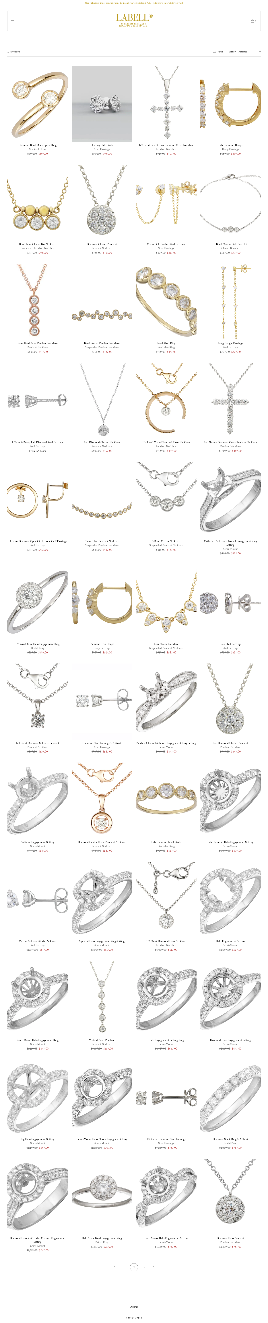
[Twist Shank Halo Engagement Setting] (166, 1197)
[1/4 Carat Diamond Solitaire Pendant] (37, 702)
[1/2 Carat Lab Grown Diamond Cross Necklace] (166, 104)
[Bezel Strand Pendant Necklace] (102, 302)
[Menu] (15, 21)
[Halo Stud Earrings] (230, 603)
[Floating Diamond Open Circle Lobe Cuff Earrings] (37, 500)
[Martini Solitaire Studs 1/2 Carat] (37, 900)
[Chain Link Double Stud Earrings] (166, 203)
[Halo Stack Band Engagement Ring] (102, 1197)
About (134, 1307)
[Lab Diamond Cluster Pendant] (230, 702)
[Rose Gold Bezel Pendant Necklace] (37, 302)
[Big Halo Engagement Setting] (37, 1098)
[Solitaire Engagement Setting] (37, 801)
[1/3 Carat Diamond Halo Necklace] (166, 900)
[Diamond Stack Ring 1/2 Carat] (230, 1098)
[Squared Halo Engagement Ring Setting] (102, 900)
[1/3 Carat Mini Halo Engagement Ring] (37, 603)
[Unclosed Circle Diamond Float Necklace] (166, 401)
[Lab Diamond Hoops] (230, 104)
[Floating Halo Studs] (102, 104)
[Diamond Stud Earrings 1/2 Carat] (102, 702)
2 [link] (134, 1267)
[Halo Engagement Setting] (230, 900)
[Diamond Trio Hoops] (102, 603)
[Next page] (154, 1267)
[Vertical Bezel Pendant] (102, 999)
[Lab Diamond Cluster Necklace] (102, 401)
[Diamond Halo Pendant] (230, 1197)
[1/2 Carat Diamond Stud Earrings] (166, 1098)
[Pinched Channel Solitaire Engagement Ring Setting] (166, 702)
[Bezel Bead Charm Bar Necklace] (37, 203)
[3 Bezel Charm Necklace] (166, 500)
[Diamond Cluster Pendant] (102, 203)
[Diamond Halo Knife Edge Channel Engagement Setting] (37, 1197)
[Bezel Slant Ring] (166, 302)
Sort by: (232, 51)
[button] (252, 21)
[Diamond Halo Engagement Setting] (230, 999)
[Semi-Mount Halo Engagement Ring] (37, 999)
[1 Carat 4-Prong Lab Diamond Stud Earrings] (37, 401)
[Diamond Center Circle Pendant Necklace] (102, 801)
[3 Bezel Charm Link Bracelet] (230, 203)
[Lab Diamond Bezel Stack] (166, 801)
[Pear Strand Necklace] (166, 603)
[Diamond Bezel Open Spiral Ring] (37, 104)
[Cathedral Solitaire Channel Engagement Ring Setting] (230, 500)
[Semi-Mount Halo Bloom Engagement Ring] (102, 1098)
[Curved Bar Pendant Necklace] (102, 500)
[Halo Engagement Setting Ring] (166, 999)
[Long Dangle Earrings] (230, 302)
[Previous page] (114, 1267)
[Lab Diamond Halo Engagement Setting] (230, 801)
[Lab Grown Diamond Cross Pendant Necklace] (230, 401)
